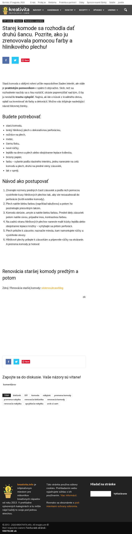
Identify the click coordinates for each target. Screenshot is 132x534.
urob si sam (52, 403)
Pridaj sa (42, 2)
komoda (13, 83)
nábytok (47, 395)
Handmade (53, 10)
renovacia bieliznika (34, 399)
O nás (32, 2)
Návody (37, 10)
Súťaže (112, 2)
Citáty (81, 2)
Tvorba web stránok (35, 527)
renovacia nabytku (12, 403)
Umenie (112, 10)
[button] (125, 10)
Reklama (52, 2)
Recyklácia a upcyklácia (34, 21)
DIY (26, 395)
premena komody (62, 395)
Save (27, 60)
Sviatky (69, 10)
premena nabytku (12, 399)
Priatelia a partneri (67, 2)
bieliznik (17, 395)
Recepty (83, 10)
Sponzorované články (97, 2)
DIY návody (7, 21)
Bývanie (98, 10)
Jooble (121, 2)
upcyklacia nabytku (34, 403)
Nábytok (18, 21)
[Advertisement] (44, 72)
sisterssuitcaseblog (52, 287)
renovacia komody (56, 399)
